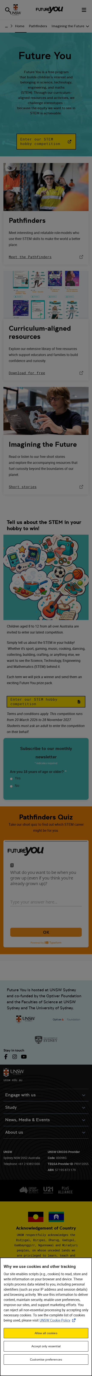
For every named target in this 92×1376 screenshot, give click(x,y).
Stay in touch (13, 1050)
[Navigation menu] (84, 9)
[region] (46, 1317)
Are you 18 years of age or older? (38, 772)
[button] (46, 141)
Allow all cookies (46, 1333)
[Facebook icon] (6, 1056)
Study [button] (11, 1107)
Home (19, 26)
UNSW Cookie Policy (58, 1320)
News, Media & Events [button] (27, 1119)
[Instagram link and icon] (15, 1056)
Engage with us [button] (20, 1094)
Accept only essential (46, 1346)
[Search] (7, 9)
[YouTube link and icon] (23, 1056)
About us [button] (14, 1132)
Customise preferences (46, 1359)
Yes (18, 778)
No (17, 786)
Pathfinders (38, 26)
